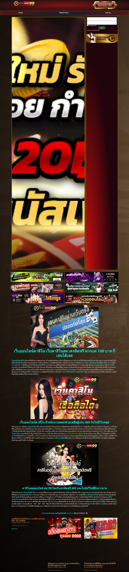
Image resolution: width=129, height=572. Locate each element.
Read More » (15, 528)
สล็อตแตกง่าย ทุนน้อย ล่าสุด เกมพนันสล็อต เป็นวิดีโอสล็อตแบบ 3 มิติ (63, 564)
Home (20, 13)
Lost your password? (93, 30)
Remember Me (92, 25)
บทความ (108, 13)
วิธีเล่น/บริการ (64, 13)
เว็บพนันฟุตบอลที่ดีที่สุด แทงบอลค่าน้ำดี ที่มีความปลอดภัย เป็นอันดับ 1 (100, 564)
